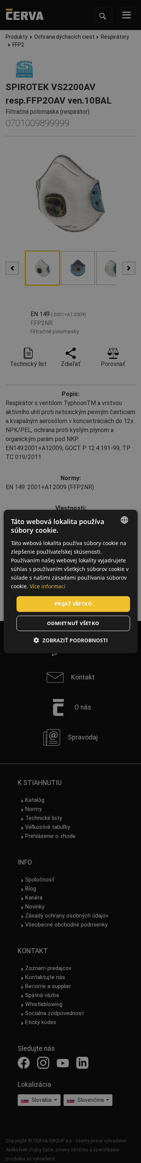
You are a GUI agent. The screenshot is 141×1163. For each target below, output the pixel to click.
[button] (70, 640)
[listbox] (124, 520)
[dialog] (70, 581)
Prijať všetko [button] (73, 603)
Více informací (47, 586)
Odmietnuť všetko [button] (73, 623)
